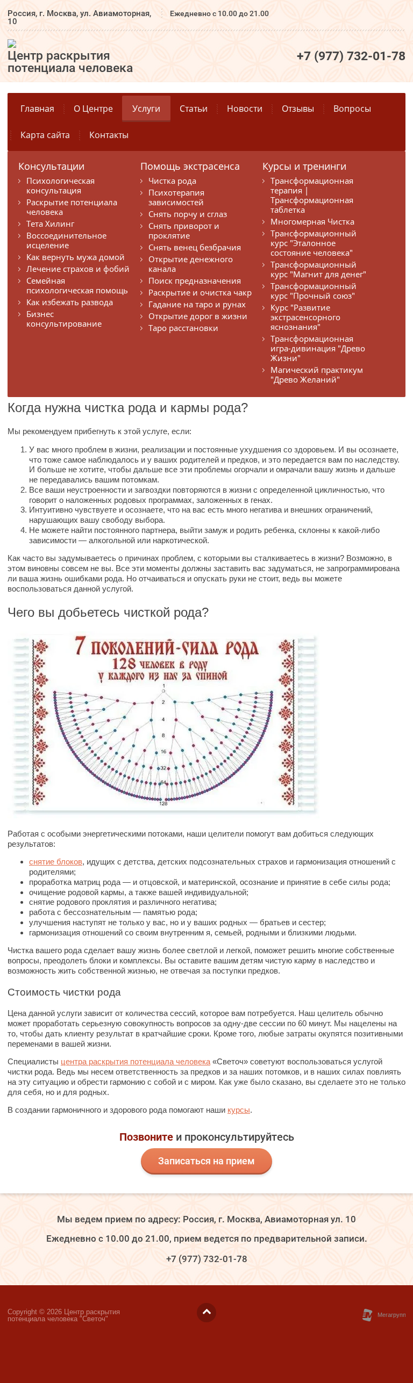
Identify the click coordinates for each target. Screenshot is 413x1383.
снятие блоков (55, 861)
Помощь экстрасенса (190, 166)
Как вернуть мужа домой (75, 256)
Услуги (146, 108)
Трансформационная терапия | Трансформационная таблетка (311, 195)
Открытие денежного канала (190, 264)
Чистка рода (172, 180)
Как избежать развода (69, 302)
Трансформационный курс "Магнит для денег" (318, 269)
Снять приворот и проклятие (183, 230)
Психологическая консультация (60, 185)
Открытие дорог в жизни (197, 316)
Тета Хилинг (50, 223)
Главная (37, 108)
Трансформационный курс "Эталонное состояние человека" (313, 243)
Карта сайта (45, 135)
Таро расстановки (183, 327)
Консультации (51, 166)
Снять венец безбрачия (194, 247)
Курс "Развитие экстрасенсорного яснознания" (305, 317)
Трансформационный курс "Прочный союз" (313, 290)
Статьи (194, 108)
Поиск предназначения (194, 280)
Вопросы (352, 108)
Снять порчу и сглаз (187, 213)
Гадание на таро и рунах (197, 304)
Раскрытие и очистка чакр (200, 292)
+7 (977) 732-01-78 (351, 56)
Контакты (109, 135)
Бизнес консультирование (64, 318)
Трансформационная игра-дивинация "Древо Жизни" (317, 348)
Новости (244, 108)
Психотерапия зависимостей (176, 197)
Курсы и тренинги (304, 166)
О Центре (93, 108)
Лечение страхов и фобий (78, 268)
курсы (238, 1109)
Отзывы (298, 108)
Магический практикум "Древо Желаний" (316, 374)
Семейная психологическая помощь (77, 285)
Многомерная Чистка (312, 221)
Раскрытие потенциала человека (71, 207)
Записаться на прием (206, 1160)
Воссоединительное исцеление (66, 240)
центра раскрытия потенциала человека (135, 1061)
